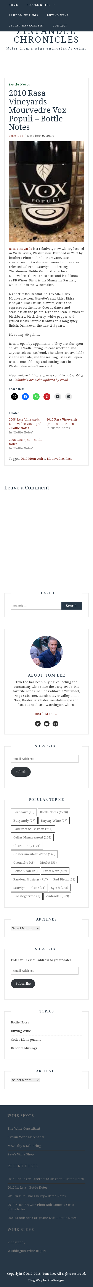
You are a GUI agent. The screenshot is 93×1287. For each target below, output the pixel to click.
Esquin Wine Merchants (26, 1137)
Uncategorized (26, 896)
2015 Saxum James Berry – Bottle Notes (37, 1196)
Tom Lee (16, 135)
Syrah (59, 888)
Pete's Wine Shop (21, 1154)
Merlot (48, 862)
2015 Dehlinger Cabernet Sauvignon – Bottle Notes (46, 1179)
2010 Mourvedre (33, 458)
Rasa (69, 458)
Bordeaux (23, 812)
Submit (21, 771)
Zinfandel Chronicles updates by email (40, 380)
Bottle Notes (39, 5)
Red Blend (64, 879)
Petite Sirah (25, 871)
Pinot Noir (55, 871)
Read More (46, 714)
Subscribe (23, 983)
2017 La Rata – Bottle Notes (27, 1187)
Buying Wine (58, 15)
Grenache (24, 862)
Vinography (16, 1242)
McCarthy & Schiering (24, 1145)
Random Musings (23, 15)
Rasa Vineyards (20, 248)
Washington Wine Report (27, 1251)
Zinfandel (57, 896)
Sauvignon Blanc (29, 888)
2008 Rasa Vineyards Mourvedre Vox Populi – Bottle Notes (26, 424)
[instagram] (55, 724)
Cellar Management (26, 25)
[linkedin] (47, 724)
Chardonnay (26, 846)
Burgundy (24, 820)
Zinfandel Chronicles (47, 35)
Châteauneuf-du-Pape (34, 854)
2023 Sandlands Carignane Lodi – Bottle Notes (42, 1218)
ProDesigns (56, 1280)
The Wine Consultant (24, 1128)
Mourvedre (55, 458)
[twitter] (38, 724)
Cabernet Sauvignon (33, 829)
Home (13, 5)
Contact (60, 25)
